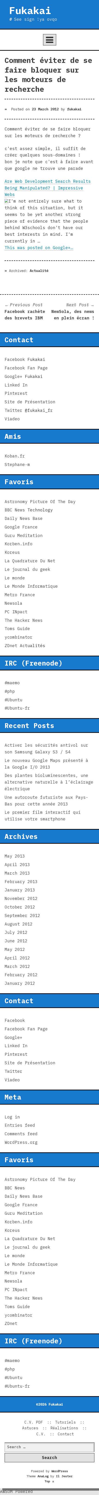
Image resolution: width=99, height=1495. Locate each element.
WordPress (59, 1471)
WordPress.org (21, 1142)
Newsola (13, 603)
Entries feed (20, 1125)
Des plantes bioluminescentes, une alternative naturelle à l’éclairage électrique (49, 782)
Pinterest (16, 393)
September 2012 (22, 915)
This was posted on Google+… (39, 247)
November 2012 (21, 898)
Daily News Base (24, 518)
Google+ (13, 376)
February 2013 (21, 881)
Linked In (16, 385)
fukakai (74, 109)
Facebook (15, 359)
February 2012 (21, 974)
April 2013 (17, 864)
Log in (12, 1117)
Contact (66, 1434)
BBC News (15, 510)
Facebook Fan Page (26, 368)
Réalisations (64, 1428)
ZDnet (11, 645)
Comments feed (21, 1133)
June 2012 (16, 941)
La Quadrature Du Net (30, 560)
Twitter (13, 410)
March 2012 (17, 966)
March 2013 (17, 873)
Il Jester (64, 1476)
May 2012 (15, 949)
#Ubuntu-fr (17, 708)
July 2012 (16, 932)
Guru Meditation (24, 535)
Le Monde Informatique (31, 586)
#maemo (12, 682)
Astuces (30, 1428)
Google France (21, 527)
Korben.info (18, 543)
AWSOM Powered (16, 1491)
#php (10, 691)
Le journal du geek (27, 569)
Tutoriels (65, 1422)
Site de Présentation (30, 401)
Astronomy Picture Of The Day (40, 501)
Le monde (15, 578)
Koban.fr (15, 456)
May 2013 (15, 856)
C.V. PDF (33, 1422)
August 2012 (18, 924)
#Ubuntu (13, 699)
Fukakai (30, 10)
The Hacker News (24, 620)
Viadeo (12, 419)
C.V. (41, 1434)
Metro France (20, 594)
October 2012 (20, 907)
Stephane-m (17, 464)
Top (49, 1481)
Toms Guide (17, 628)
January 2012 (20, 983)
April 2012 (17, 958)
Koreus (12, 552)
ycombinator (18, 637)
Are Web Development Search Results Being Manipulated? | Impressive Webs (48, 188)
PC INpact (16, 611)
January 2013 (20, 890)
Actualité (39, 270)
